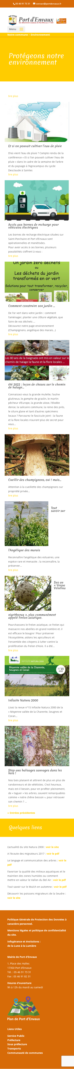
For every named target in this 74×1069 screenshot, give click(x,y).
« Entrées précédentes (21, 813)
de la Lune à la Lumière (21, 945)
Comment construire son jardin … (31, 306)
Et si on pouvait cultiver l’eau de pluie (35, 146)
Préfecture (13, 1040)
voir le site (52, 847)
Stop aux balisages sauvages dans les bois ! (35, 771)
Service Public (15, 1036)
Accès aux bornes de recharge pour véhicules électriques (33, 225)
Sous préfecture (17, 1044)
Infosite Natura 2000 (23, 700)
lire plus (13, 96)
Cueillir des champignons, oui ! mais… (34, 480)
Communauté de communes (25, 1053)
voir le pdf (53, 853)
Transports (14, 1048)
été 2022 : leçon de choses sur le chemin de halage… (36, 385)
